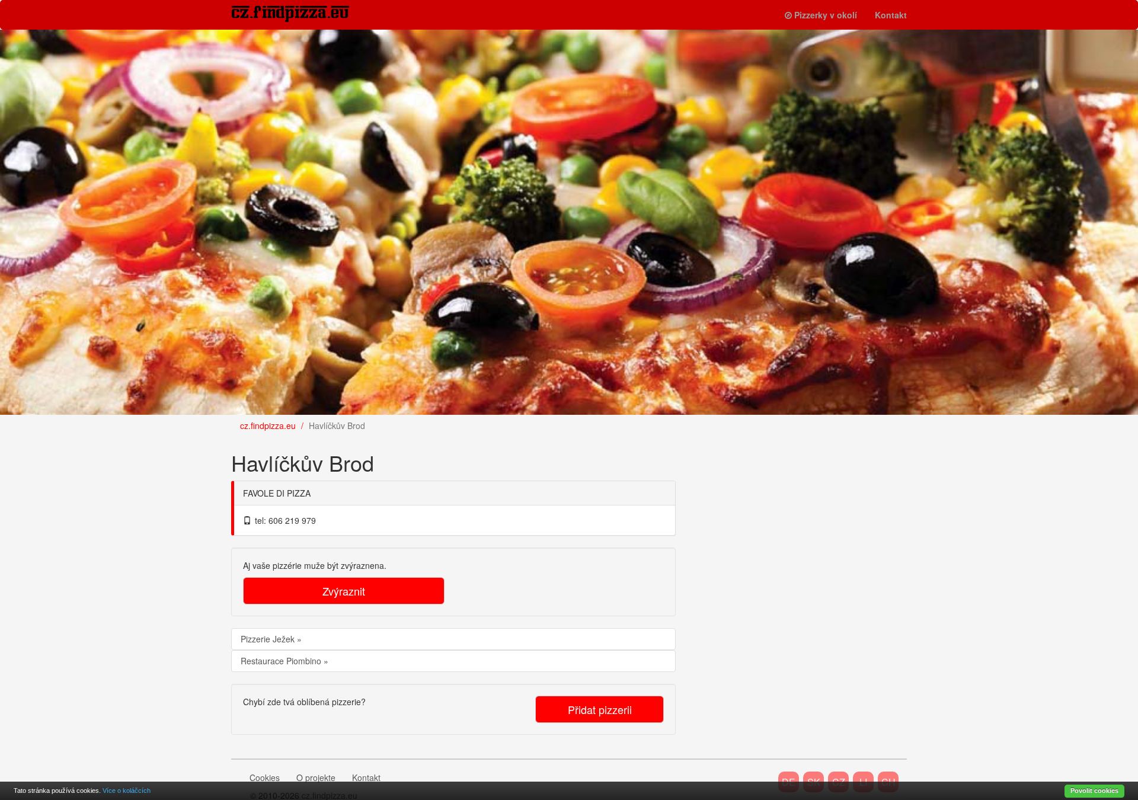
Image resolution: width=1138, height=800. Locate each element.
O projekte (315, 777)
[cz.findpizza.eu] (299, 14)
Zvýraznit (343, 591)
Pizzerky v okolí (825, 15)
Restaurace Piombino (282, 661)
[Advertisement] (782, 513)
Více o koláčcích (127, 790)
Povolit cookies (1094, 790)
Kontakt (891, 15)
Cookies (265, 777)
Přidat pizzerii (600, 709)
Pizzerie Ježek (269, 639)
